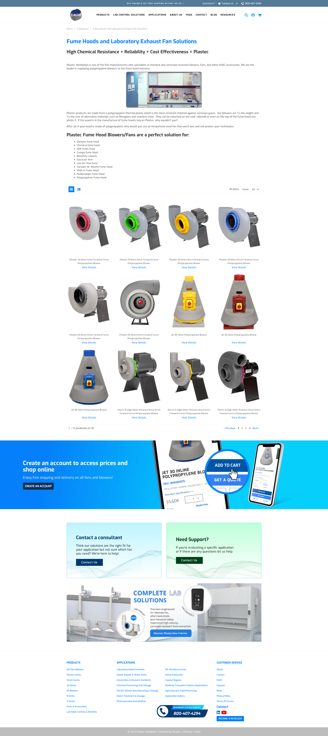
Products (103, 14)
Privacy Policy (223, 695)
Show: (245, 189)
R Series (71, 695)
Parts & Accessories (77, 706)
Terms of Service (225, 701)
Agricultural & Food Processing (181, 690)
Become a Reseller (230, 718)
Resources (228, 14)
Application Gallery (175, 695)
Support (221, 685)
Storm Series (73, 680)
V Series (71, 701)
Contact (201, 14)
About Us (176, 14)
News (219, 690)
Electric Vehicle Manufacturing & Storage (137, 690)
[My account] (253, 15)
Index (198, 731)
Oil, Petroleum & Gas (175, 669)
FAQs (189, 14)
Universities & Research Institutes (134, 680)
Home (70, 28)
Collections (83, 28)
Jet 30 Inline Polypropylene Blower (89, 409)
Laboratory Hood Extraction (131, 669)
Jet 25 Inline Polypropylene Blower (239, 334)
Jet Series (71, 685)
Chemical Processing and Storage (134, 685)
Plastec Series (74, 674)
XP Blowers (72, 690)
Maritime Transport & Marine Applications (186, 685)
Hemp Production (174, 674)
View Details (89, 267)
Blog (214, 14)
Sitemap (187, 731)
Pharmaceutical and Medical (131, 701)
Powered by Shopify (169, 731)
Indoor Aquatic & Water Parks (132, 674)
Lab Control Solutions (129, 14)
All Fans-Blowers (75, 669)
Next (255, 428)
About (220, 669)
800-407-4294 (253, 3)
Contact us (228, 3)
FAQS (219, 680)
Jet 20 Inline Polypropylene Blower (189, 334)
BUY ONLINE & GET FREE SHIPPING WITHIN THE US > (155, 3)
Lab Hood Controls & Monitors (82, 711)
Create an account (38, 486)
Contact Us (189, 560)
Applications (157, 14)
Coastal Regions (173, 680)
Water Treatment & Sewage (131, 695)
